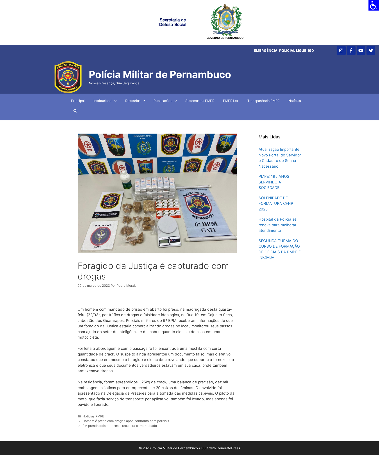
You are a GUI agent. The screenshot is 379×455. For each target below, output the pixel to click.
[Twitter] (370, 50)
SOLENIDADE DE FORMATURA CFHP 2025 (276, 203)
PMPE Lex (231, 101)
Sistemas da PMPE (199, 101)
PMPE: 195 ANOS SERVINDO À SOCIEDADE (274, 182)
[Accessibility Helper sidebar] (373, 5)
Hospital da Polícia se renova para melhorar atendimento (278, 225)
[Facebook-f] (351, 50)
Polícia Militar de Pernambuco (160, 74)
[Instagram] (341, 50)
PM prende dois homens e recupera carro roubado (119, 426)
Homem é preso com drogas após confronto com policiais (125, 421)
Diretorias (133, 101)
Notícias (294, 101)
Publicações (163, 101)
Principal (78, 101)
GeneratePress (228, 448)
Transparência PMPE (263, 101)
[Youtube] (361, 50)
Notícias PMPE (93, 416)
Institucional (102, 101)
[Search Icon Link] (75, 112)
